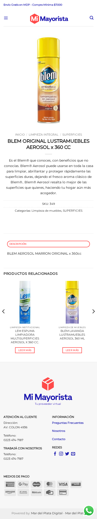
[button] (6, 18)
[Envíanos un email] (73, 454)
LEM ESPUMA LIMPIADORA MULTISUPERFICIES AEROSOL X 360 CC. (25, 336)
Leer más (24, 350)
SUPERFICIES (72, 134)
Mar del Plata (75, 513)
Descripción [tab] (18, 243)
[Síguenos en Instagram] (61, 454)
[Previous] (4, 320)
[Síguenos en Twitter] (67, 454)
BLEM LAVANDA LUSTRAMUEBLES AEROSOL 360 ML (72, 334)
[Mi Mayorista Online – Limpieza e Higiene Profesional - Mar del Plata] (49, 18)
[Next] (93, 320)
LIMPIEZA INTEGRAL (43, 134)
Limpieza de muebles (46, 210)
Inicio (20, 134)
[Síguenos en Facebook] (55, 454)
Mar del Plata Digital (47, 513)
